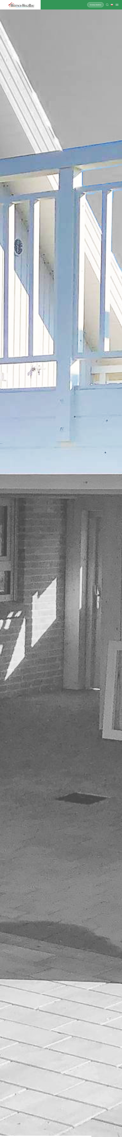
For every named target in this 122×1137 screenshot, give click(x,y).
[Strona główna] (21, 4)
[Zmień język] (112, 5)
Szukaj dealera (95, 5)
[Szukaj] (107, 5)
